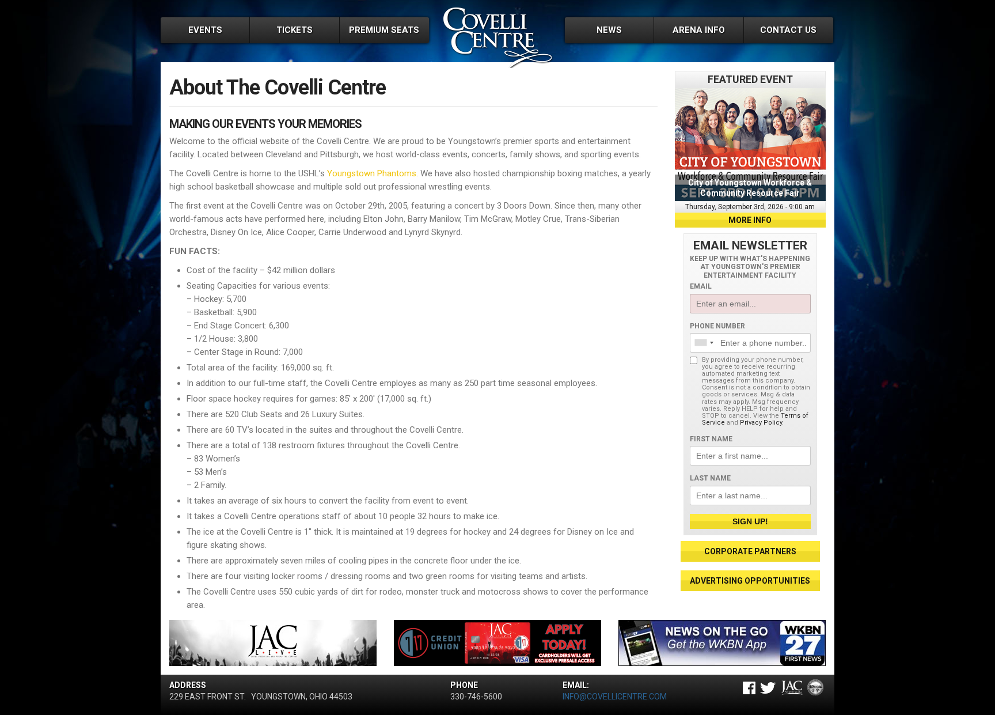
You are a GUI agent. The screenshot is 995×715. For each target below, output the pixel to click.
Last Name (710, 478)
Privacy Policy (761, 422)
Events (205, 30)
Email (701, 286)
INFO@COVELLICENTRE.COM (615, 696)
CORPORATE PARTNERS (750, 551)
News (609, 30)
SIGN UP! (750, 521)
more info (750, 220)
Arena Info (699, 30)
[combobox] (703, 343)
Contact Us (788, 30)
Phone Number (717, 326)
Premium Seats (384, 30)
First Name (711, 439)
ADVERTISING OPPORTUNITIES (750, 580)
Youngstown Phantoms (371, 173)
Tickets (294, 30)
